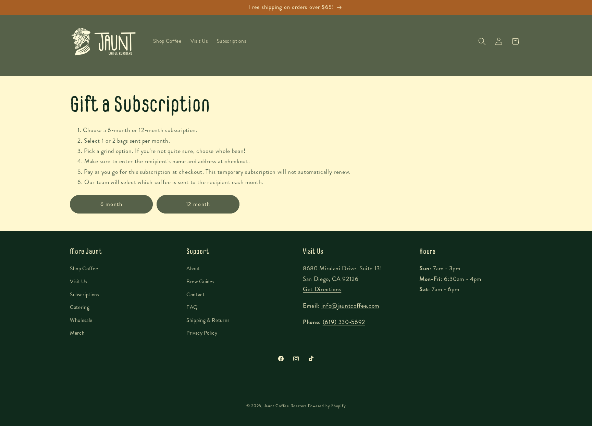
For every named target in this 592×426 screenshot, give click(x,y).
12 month (198, 204)
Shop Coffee (84, 268)
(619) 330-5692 (344, 322)
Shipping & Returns (208, 320)
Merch (77, 333)
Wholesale (81, 320)
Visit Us (78, 281)
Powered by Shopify (327, 406)
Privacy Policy (201, 333)
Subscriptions (84, 294)
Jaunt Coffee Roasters (285, 406)
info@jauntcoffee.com (350, 305)
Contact (195, 294)
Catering (79, 307)
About (193, 268)
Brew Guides (200, 281)
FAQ (192, 307)
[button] (482, 41)
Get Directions (322, 289)
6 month (111, 204)
